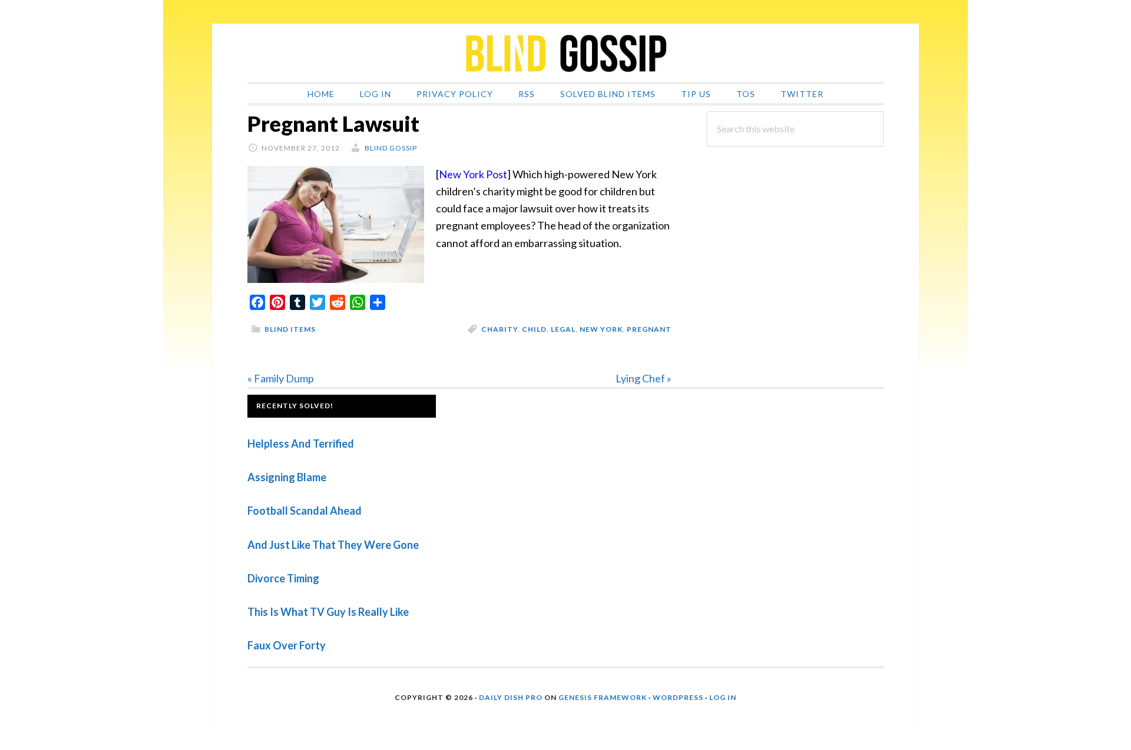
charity (499, 329)
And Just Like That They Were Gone (333, 544)
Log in (722, 697)
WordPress (678, 697)
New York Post (473, 174)
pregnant (649, 329)
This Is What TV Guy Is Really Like (328, 611)
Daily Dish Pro (511, 697)
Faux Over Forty (286, 645)
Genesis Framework (602, 697)
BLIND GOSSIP (565, 52)
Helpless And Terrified (300, 443)
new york (601, 329)
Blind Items (290, 329)
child (534, 329)
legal (563, 329)
